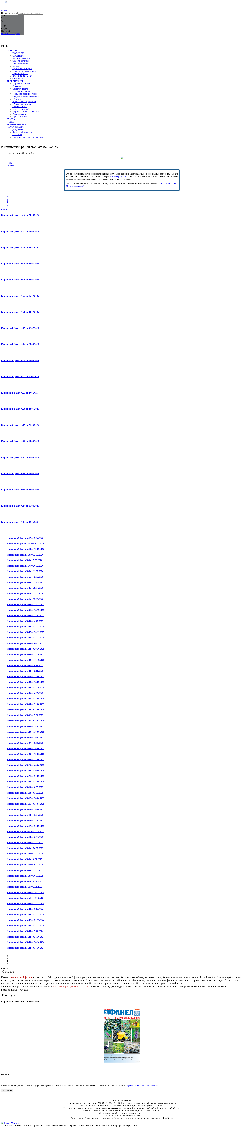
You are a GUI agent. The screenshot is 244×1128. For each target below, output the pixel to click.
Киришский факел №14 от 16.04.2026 (20, 506)
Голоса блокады (20, 63)
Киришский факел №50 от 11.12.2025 (25, 615)
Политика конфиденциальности (27, 137)
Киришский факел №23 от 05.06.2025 (25, 765)
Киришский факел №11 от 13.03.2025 (25, 831)
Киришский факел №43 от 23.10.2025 (25, 654)
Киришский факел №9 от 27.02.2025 (25, 842)
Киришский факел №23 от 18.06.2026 (20, 360)
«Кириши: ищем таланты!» (25, 96)
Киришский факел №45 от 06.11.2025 (25, 643)
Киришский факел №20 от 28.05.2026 (20, 409)
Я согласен (7, 1090)
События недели (20, 89)
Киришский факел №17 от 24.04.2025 (25, 798)
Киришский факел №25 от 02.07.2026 (20, 328)
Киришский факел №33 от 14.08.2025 (25, 710)
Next (8, 209)
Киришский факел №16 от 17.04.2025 (25, 804)
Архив (4, 10)
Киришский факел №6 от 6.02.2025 (24, 859)
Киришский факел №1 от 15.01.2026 (25, 599)
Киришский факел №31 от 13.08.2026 (20, 231)
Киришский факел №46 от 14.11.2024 (25, 925)
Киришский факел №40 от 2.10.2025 (25, 671)
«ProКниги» (18, 99)
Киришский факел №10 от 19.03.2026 (25, 549)
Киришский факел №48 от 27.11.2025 (25, 626)
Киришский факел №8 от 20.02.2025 (25, 848)
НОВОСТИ (18, 53)
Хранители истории (22, 68)
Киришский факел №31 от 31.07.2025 (25, 721)
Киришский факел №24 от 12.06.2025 (25, 759)
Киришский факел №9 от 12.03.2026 (25, 555)
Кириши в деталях (21, 83)
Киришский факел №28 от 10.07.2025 (25, 737)
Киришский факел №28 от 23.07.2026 (20, 279)
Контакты (17, 134)
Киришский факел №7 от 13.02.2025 (25, 853)
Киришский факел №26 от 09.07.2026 (20, 312)
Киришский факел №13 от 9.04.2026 (19, 522)
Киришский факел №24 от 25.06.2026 (20, 344)
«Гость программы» (21, 91)
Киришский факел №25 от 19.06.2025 (25, 754)
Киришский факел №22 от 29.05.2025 (25, 770)
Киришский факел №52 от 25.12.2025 (25, 604)
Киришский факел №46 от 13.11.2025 (25, 637)
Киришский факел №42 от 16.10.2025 (25, 660)
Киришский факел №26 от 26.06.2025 (25, 748)
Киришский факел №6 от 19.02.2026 (25, 571)
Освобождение (19, 114)
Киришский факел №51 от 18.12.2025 (25, 610)
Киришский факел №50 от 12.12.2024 (25, 903)
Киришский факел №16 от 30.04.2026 (20, 473)
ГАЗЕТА (11, 119)
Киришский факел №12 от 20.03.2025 (25, 826)
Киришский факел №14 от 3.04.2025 (25, 815)
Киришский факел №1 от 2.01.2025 (24, 887)
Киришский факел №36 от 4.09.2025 (25, 693)
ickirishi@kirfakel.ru (119, 176)
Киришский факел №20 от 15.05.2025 (25, 781)
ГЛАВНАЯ (12, 50)
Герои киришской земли (24, 71)
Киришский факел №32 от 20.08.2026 (20, 215)
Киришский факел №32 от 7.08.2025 (25, 715)
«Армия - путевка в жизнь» (25, 111)
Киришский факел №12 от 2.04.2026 (25, 538)
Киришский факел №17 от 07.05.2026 (20, 457)
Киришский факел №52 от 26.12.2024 (25, 892)
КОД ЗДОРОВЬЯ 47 (22, 76)
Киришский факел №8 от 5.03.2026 (24, 560)
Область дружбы (20, 61)
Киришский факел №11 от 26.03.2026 (25, 543)
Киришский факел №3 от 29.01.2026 (25, 588)
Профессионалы (20, 73)
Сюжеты (16, 86)
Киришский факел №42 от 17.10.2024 (25, 948)
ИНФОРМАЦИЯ (15, 127)
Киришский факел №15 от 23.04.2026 (20, 489)
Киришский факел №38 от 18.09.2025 (25, 682)
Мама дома (17, 66)
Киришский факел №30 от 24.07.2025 (25, 726)
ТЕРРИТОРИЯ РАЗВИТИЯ (20, 124)
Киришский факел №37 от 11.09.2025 (25, 687)
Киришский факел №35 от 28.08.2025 (25, 698)
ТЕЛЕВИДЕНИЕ (15, 81)
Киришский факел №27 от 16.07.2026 (20, 296)
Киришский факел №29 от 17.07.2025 (25, 732)
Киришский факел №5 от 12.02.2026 (25, 577)
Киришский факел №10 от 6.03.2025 (25, 837)
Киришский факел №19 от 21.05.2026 (20, 425)
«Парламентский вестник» (25, 94)
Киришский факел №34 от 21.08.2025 (25, 704)
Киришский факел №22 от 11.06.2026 (20, 376)
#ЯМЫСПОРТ (19, 106)
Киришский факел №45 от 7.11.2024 (25, 931)
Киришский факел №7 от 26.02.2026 (25, 566)
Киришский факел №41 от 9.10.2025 (25, 665)
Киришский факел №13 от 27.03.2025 (25, 820)
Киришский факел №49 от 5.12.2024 (25, 909)
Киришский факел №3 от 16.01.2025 (25, 876)
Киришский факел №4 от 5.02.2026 (24, 582)
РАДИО (10, 122)
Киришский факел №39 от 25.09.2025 (25, 676)
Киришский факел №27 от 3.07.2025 (25, 743)
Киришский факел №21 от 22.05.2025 (25, 776)
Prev (3, 209)
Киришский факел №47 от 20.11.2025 (25, 632)
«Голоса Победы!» (21, 109)
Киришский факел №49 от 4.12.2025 (25, 621)
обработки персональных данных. (142, 1085)
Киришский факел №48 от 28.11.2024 (25, 914)
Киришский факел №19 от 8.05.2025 (25, 787)
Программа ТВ (19, 116)
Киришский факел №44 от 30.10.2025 (25, 649)
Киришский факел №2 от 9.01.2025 (24, 881)
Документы (18, 129)
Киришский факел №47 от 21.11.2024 (25, 920)
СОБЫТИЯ (18, 56)
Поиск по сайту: (9, 13)
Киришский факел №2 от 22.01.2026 (25, 593)
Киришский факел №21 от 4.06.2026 (19, 393)
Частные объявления (22, 132)
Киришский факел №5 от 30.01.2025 (25, 864)
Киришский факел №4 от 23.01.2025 (25, 870)
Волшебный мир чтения (24, 101)
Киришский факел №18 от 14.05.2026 (20, 441)
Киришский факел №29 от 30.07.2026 (20, 263)
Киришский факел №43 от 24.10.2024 (25, 942)
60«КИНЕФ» (18, 78)
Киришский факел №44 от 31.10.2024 (25, 937)
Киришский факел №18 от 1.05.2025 (25, 793)
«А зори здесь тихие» (22, 104)
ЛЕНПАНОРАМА (21, 58)
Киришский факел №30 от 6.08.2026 (19, 247)
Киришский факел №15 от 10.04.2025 (25, 809)
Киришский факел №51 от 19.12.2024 (25, 898)
